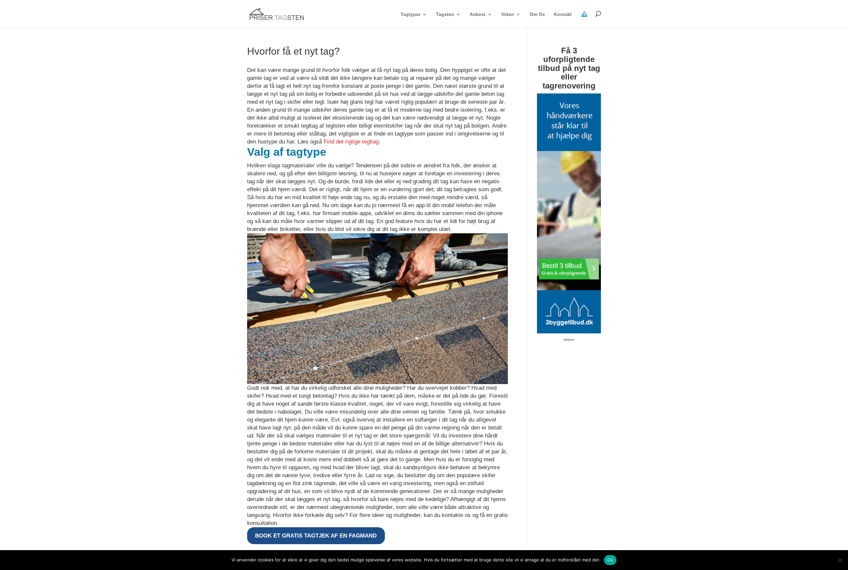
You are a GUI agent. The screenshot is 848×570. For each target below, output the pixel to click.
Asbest (478, 14)
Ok (610, 559)
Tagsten (445, 14)
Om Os (537, 14)
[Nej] (839, 560)
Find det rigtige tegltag (351, 142)
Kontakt (563, 14)
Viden (507, 14)
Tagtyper (410, 14)
